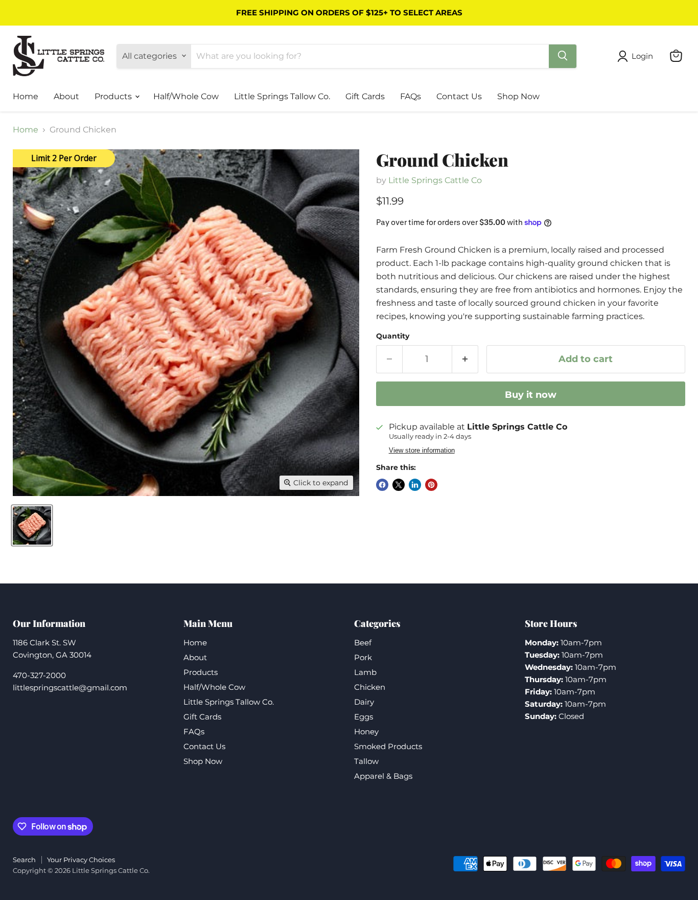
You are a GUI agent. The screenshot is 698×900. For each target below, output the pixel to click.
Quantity (392, 336)
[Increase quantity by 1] (465, 359)
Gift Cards (365, 96)
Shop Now (518, 96)
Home (25, 96)
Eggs (363, 717)
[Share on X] (398, 485)
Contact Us (459, 96)
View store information (422, 450)
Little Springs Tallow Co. (282, 96)
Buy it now (530, 394)
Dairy (364, 702)
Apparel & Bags (383, 776)
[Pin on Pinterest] (431, 485)
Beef (362, 642)
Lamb (365, 672)
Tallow (366, 761)
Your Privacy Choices (81, 860)
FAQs (410, 96)
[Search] (562, 56)
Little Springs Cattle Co (435, 180)
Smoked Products (388, 746)
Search (24, 860)
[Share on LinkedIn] (415, 485)
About (66, 96)
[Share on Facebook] (382, 485)
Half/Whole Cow (186, 96)
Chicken (369, 687)
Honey (366, 731)
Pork (363, 657)
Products (114, 96)
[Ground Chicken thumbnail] (32, 525)
